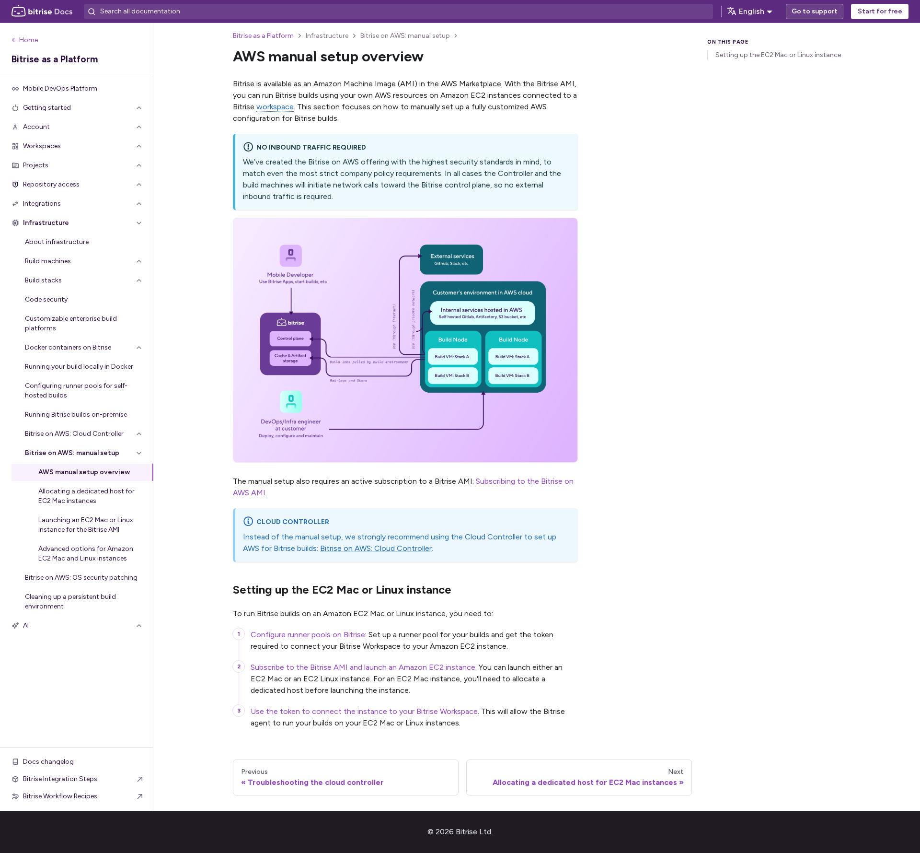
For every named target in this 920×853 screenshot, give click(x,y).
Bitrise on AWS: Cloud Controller (376, 548)
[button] (76, 108)
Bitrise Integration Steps (60, 779)
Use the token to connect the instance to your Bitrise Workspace (364, 711)
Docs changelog (48, 762)
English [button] (751, 11)
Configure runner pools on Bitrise (308, 634)
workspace (275, 106)
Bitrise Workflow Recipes (60, 796)
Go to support (815, 11)
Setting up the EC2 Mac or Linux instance (778, 55)
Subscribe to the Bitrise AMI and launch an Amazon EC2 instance (363, 667)
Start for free (880, 11)
